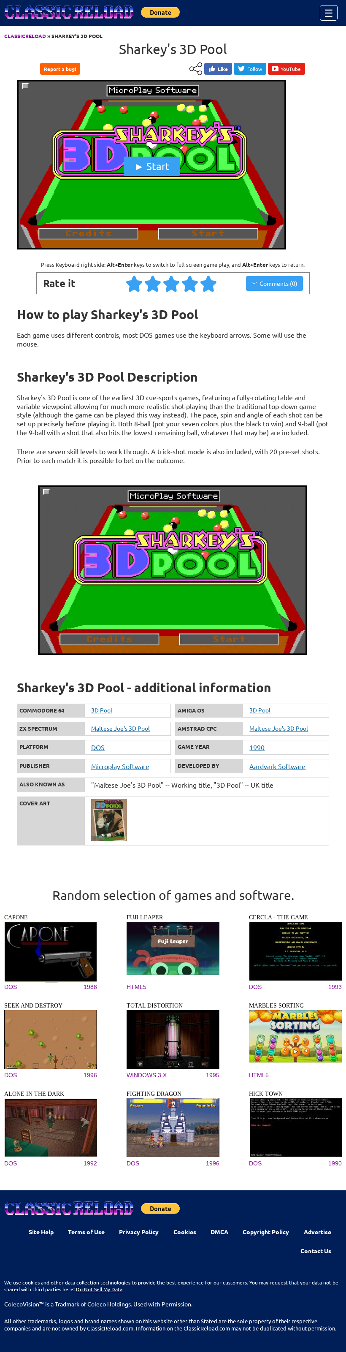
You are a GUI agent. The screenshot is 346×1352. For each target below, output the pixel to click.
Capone (16, 917)
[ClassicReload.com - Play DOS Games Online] (68, 20)
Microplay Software (120, 766)
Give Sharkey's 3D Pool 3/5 (172, 283)
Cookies (184, 1231)
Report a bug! (60, 68)
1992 (90, 1163)
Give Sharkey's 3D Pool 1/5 (134, 283)
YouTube (291, 68)
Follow (254, 68)
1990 (257, 747)
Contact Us (315, 1250)
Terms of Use (86, 1231)
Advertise (317, 1231)
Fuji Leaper (145, 917)
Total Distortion (155, 1005)
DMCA (219, 1231)
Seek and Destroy (33, 1005)
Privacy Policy (139, 1231)
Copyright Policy (266, 1231)
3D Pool (101, 710)
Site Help (41, 1231)
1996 (90, 1075)
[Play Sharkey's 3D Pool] (152, 249)
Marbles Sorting (276, 1005)
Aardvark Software (277, 766)
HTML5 (136, 987)
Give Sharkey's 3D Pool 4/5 (190, 283)
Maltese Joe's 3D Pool (120, 728)
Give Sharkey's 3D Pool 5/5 (209, 283)
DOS (98, 747)
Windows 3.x (147, 1075)
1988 (90, 987)
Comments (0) (278, 283)
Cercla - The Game (278, 917)
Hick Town (266, 1094)
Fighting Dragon (154, 1094)
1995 (212, 1075)
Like (223, 68)
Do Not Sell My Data (99, 1289)
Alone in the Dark (34, 1094)
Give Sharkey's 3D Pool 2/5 (153, 283)
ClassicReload (25, 36)
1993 (335, 987)
